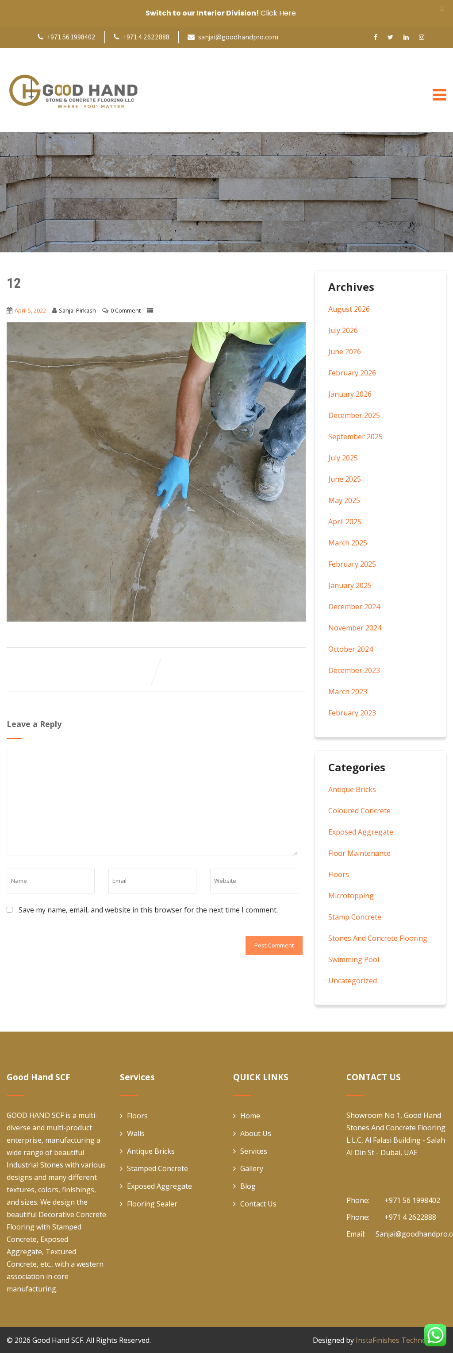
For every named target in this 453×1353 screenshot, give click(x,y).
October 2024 (350, 649)
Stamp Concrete (354, 917)
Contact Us (258, 1204)
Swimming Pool (353, 959)
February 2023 (352, 713)
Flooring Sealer (152, 1204)
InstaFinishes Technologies (401, 1340)
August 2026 (349, 309)
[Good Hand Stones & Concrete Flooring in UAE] (73, 90)
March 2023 (347, 691)
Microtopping (351, 896)
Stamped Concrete (157, 1168)
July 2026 (343, 330)
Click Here (278, 13)
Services (253, 1151)
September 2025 (355, 436)
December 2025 (354, 415)
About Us (255, 1133)
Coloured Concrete (359, 811)
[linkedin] (406, 37)
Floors (338, 874)
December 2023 (354, 670)
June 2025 (344, 479)
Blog (248, 1186)
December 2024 (354, 606)
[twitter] (390, 37)
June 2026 (344, 351)
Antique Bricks (352, 789)
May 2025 (344, 500)
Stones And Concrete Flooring (377, 938)
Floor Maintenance (359, 853)
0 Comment (126, 310)
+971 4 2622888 (145, 37)
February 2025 (352, 564)
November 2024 (354, 628)
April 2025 (344, 521)
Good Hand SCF (57, 1340)
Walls (136, 1133)
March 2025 (347, 543)
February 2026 (352, 373)
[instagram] (421, 37)
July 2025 (343, 458)
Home (250, 1116)
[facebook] (375, 37)
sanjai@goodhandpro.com (238, 37)
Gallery (251, 1168)
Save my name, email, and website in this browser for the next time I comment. (148, 910)
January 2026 (350, 394)
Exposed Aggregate (360, 832)
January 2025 (350, 585)
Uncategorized (352, 981)
